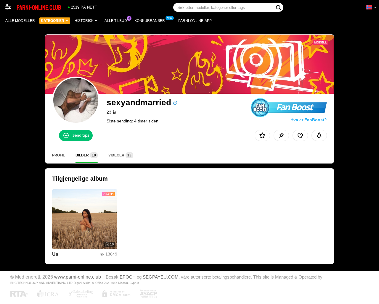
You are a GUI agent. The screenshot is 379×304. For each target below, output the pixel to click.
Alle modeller (20, 21)
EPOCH (128, 277)
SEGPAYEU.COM (161, 277)
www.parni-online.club (77, 276)
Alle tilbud (116, 21)
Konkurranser (149, 21)
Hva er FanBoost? (308, 119)
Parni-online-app (195, 21)
